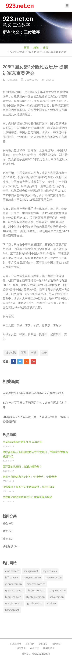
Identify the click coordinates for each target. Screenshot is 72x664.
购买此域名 (49, 648)
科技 (33, 352)
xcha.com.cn (57, 597)
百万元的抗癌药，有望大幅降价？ (22, 466)
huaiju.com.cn (13, 597)
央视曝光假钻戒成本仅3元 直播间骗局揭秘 (27, 497)
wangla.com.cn (13, 603)
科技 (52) (8, 539)
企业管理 (34, 648)
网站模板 (56, 644)
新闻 (36, 47)
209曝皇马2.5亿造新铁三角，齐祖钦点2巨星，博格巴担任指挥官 (36, 419)
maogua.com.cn (32, 577)
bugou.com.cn (36, 590)
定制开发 (43, 644)
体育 (45, 47)
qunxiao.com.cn (14, 590)
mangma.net (31, 571)
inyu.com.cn (50, 571)
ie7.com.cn (11, 577)
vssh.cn (51, 603)
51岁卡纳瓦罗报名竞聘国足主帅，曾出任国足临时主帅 (35, 405)
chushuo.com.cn (35, 597)
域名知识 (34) (10, 546)
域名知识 (10, 352)
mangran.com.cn (36, 584)
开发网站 (29, 644)
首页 (26, 47)
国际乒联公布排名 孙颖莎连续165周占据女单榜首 (33, 393)
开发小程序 (15, 644)
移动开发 (21, 648)
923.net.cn (12, 80)
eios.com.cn (12, 571)
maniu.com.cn (54, 577)
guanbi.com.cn (13, 584)
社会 (44, 352)
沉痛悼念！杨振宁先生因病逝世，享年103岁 (29, 487)
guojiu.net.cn (34, 603)
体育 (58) (8, 531)
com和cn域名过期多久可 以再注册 (22, 442)
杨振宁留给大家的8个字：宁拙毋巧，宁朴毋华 (30, 477)
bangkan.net (12, 610)
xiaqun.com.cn (57, 590)
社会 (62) (8, 523)
